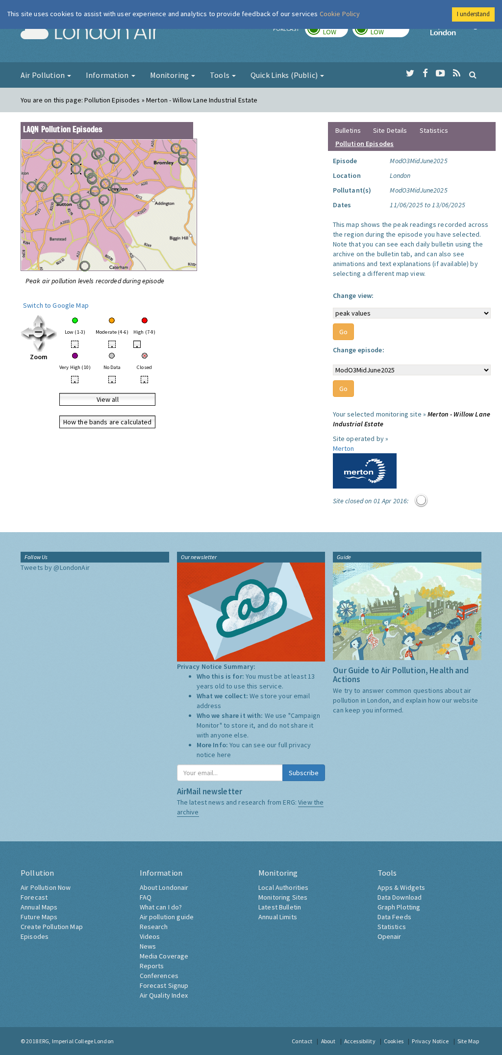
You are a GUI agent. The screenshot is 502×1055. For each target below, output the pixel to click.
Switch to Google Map (56, 305)
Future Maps (39, 916)
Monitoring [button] (170, 75)
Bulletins (348, 130)
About (328, 1041)
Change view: (353, 295)
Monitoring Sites (282, 897)
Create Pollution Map (52, 926)
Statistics (434, 130)
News (148, 946)
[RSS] (456, 73)
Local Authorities (283, 887)
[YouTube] (440, 73)
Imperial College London (455, 32)
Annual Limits (277, 916)
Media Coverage (164, 956)
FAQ (145, 897)
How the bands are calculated (107, 421)
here (224, 754)
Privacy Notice (430, 1041)
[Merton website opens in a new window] (365, 470)
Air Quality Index (164, 995)
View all (108, 399)
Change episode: (358, 349)
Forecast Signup (164, 985)
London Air (90, 32)
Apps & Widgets (401, 887)
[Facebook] (425, 73)
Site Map (468, 1041)
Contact (302, 1041)
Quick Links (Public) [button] (285, 75)
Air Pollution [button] (43, 75)
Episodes (35, 936)
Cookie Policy (340, 13)
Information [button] (108, 75)
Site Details (390, 130)
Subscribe (304, 772)
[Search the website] (472, 74)
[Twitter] (410, 73)
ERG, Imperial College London (76, 1041)
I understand (473, 14)
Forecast (34, 897)
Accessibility (360, 1041)
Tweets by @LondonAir (55, 567)
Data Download (399, 897)
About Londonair (164, 887)
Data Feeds (394, 916)
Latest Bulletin (279, 907)
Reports (152, 965)
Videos (150, 936)
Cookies (393, 1041)
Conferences (159, 975)
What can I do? (161, 907)
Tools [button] (220, 75)
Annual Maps (39, 907)
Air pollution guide (167, 916)
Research (154, 926)
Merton (343, 448)
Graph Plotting (399, 907)
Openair (389, 936)
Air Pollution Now (46, 887)
